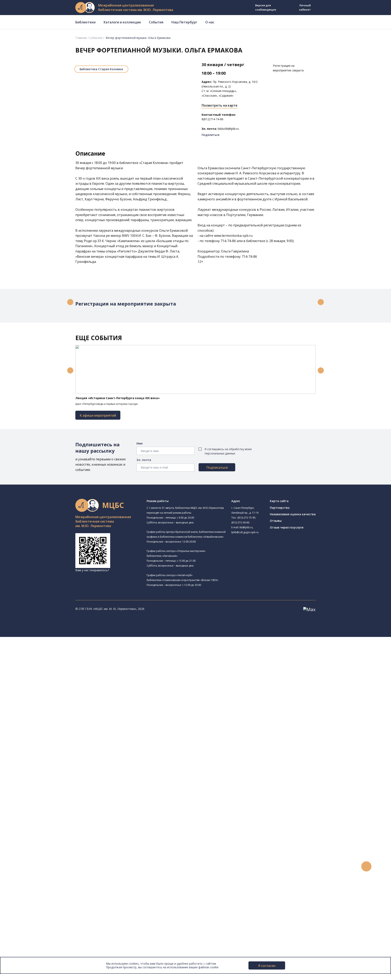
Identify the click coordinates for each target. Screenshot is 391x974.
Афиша (18, 882)
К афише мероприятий (98, 415)
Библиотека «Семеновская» (43, 694)
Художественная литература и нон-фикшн (49, 777)
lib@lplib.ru (246, 527)
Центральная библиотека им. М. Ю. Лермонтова (57, 648)
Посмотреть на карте (219, 105)
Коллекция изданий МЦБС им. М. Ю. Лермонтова (60, 809)
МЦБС (17, 928)
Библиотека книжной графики (44, 736)
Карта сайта (279, 501)
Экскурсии (20, 914)
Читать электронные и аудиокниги (43, 855)
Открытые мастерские (39, 727)
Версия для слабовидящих (265, 7)
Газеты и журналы (32, 786)
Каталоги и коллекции (122, 22)
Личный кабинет (305, 7)
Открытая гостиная (37, 722)
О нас (209, 22)
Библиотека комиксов (39, 745)
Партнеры (20, 946)
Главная (81, 38)
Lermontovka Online (26, 891)
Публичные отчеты (26, 955)
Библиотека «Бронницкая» (42, 699)
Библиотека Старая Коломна (101, 69)
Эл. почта (143, 460)
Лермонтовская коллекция (44, 805)
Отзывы (276, 521)
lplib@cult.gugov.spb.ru (245, 532)
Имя (139, 443)
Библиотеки (85, 22)
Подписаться (217, 467)
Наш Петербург (184, 22)
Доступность (22, 937)
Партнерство (280, 508)
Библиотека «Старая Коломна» (45, 680)
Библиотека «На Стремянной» (45, 662)
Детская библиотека (43, 703)
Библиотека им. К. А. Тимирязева (46, 653)
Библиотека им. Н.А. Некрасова (45, 685)
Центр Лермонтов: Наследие (44, 718)
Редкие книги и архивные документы (45, 791)
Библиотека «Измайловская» (49, 676)
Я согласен (267, 965)
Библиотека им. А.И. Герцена (44, 690)
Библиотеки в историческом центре (51, 909)
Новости (19, 868)
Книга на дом (29, 850)
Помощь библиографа (35, 841)
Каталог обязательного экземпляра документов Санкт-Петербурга (67, 768)
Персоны (19, 887)
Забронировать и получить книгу (43, 846)
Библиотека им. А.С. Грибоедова (46, 671)
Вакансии (19, 941)
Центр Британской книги (46, 740)
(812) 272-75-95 (246, 517)
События (156, 22)
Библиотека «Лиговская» (41, 666)
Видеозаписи (22, 896)
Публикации (21, 918)
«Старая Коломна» (154, 163)
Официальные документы (31, 950)
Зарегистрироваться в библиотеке (44, 837)
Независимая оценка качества (293, 514)
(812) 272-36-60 (240, 522)
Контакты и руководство (30, 932)
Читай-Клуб (32, 713)
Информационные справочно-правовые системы (54, 795)
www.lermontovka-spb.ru (233, 235)
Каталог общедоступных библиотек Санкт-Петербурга (58, 764)
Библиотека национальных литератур (50, 731)
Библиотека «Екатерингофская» (46, 657)
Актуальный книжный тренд (39, 859)
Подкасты (20, 900)
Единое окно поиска (33, 759)
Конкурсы (19, 873)
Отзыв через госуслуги (286, 527)
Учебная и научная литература (41, 782)
